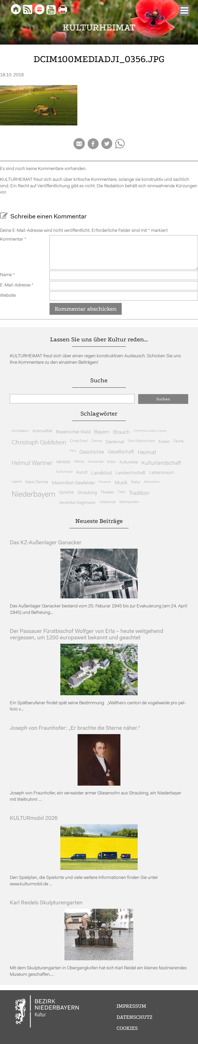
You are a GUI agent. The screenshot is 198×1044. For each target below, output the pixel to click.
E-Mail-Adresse (17, 285)
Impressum (131, 1006)
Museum (105, 481)
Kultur (111, 462)
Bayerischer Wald (73, 432)
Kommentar (13, 239)
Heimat (147, 453)
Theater (107, 492)
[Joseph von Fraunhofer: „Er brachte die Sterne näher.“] (99, 784)
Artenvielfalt (42, 431)
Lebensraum (161, 473)
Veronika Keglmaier (77, 502)
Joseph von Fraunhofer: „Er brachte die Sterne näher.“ (75, 728)
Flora (73, 450)
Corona (96, 441)
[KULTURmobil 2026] (99, 869)
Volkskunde (108, 502)
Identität (63, 462)
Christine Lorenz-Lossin (150, 430)
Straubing (87, 493)
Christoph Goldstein (39, 443)
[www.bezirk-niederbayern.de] (47, 1012)
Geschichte (91, 452)
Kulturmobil (64, 471)
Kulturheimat (99, 27)
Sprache (66, 492)
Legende (17, 481)
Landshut (101, 473)
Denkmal (115, 442)
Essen (164, 441)
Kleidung (79, 461)
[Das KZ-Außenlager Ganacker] (99, 597)
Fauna (179, 441)
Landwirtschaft (131, 473)
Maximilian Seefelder (73, 483)
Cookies (127, 1028)
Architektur (20, 431)
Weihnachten (129, 502)
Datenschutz (134, 1017)
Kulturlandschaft (161, 463)
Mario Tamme (36, 482)
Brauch (121, 432)
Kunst (81, 472)
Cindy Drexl (79, 441)
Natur (136, 482)
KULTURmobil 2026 (33, 818)
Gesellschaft (121, 452)
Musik (121, 483)
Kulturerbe (129, 462)
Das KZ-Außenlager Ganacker (45, 543)
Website (8, 295)
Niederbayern (33, 494)
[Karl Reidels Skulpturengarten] (98, 959)
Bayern (102, 432)
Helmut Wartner (32, 463)
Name (7, 275)
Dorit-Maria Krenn (141, 441)
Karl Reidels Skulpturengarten (46, 903)
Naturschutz (152, 481)
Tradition (139, 493)
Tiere (121, 492)
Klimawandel (95, 461)
